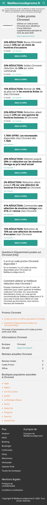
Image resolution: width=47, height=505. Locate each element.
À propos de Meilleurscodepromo (33, 434)
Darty (4, 454)
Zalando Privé (8, 466)
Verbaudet (6, 462)
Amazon (5, 433)
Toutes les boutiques (11, 470)
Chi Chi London (11, 391)
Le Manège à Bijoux (13, 400)
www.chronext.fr (24, 348)
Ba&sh (7, 387)
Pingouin (8, 412)
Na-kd (7, 404)
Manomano (7, 458)
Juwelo (7, 395)
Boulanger (6, 446)
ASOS (4, 437)
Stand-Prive (9, 420)
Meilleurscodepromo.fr (23, 3)
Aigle (6, 383)
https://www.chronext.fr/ (26, 36)
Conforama (7, 450)
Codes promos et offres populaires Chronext (24, 318)
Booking (5, 441)
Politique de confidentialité (8, 484)
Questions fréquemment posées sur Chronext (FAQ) (20, 324)
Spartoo (8, 416)
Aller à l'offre (21, 56)
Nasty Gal (8, 408)
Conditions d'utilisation (12, 490)
